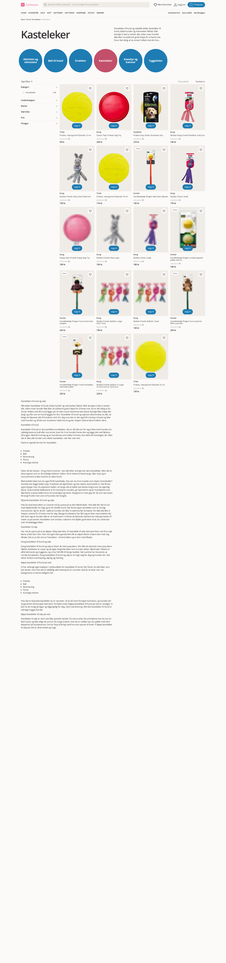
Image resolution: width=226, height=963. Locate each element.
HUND (23, 13)
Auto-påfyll (187, 13)
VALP (42, 13)
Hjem (23, 19)
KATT (49, 13)
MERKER (100, 13)
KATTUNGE (69, 13)
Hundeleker (36, 19)
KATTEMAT (58, 13)
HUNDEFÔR (33, 13)
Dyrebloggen (199, 13)
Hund (28, 19)
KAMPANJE (81, 13)
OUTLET (91, 13)
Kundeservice (174, 13)
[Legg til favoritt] (90, 88)
